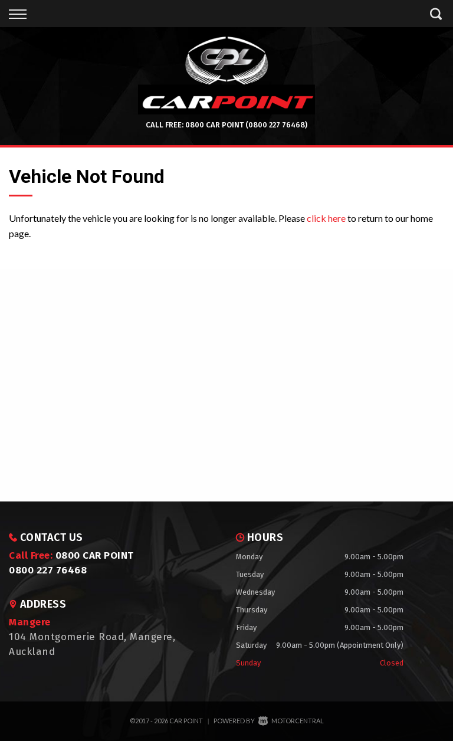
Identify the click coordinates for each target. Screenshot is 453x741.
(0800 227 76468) (276, 124)
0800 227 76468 (48, 570)
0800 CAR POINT (214, 124)
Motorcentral (297, 720)
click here (326, 218)
